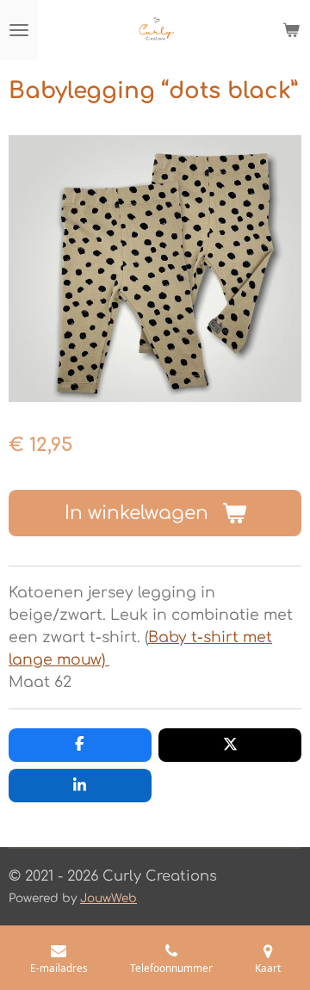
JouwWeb (108, 898)
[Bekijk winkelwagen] (291, 30)
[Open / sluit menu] (19, 30)
